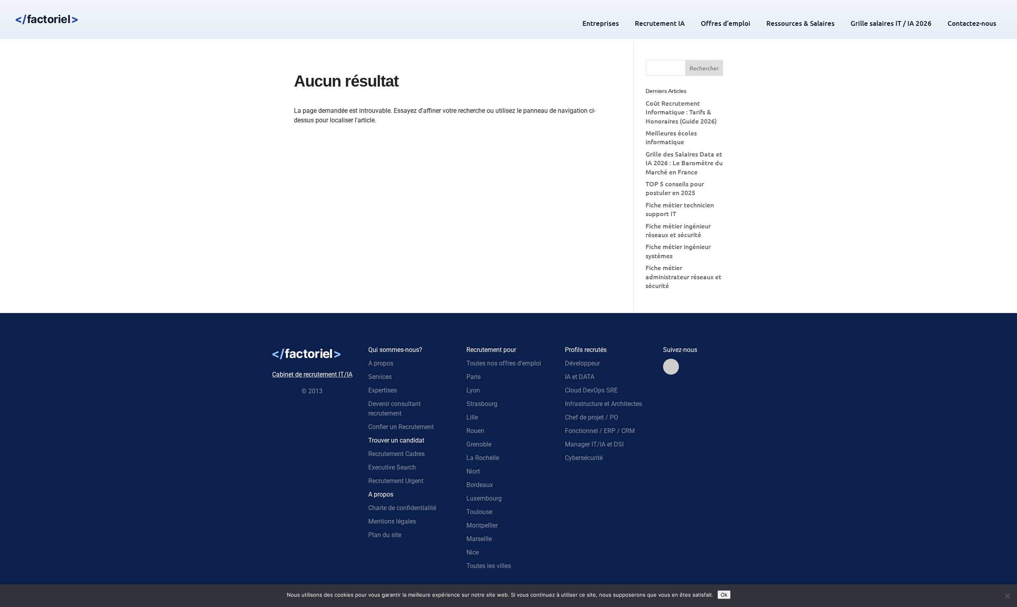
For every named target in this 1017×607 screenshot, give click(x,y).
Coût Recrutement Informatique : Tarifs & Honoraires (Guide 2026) (681, 112)
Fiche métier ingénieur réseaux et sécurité (678, 230)
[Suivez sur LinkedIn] (671, 367)
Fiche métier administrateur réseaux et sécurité (683, 276)
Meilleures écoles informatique (671, 137)
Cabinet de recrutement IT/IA (312, 374)
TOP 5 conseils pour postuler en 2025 (675, 188)
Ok (724, 595)
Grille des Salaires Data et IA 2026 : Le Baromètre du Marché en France (684, 162)
